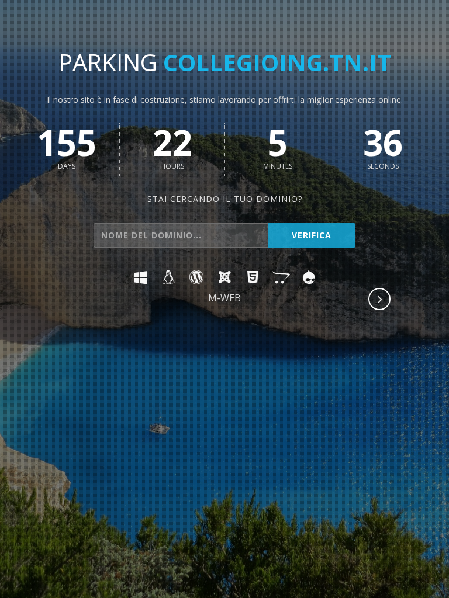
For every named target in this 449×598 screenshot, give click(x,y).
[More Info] (380, 300)
